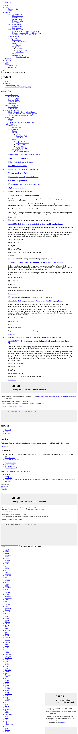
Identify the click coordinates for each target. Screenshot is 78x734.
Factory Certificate (14, 9)
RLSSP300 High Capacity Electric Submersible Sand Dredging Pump (35, 301)
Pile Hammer (16, 23)
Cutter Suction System (22, 57)
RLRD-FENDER (21, 148)
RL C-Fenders (20, 141)
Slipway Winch (22, 479)
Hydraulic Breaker (17, 21)
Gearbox (18, 45)
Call (2, 491)
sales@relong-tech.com (12, 459)
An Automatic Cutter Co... (18, 158)
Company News (13, 67)
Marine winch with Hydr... (18, 173)
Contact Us (8, 60)
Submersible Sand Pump (15, 29)
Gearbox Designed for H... (18, 181)
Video (6, 62)
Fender (14, 53)
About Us (7, 7)
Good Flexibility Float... (17, 166)
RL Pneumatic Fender (22, 143)
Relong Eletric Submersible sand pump (23, 195)
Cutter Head (19, 48)
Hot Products (8, 474)
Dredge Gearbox (17, 43)
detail (14, 217)
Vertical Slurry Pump (11, 479)
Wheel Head (19, 52)
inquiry (10, 217)
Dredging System (17, 55)
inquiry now (4, 446)
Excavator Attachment (15, 14)
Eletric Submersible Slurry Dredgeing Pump (25, 31)
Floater (10, 119)
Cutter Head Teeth (21, 50)
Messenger (4, 489)
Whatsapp (4, 488)
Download (8, 59)
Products (7, 12)
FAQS (10, 11)
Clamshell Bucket (17, 16)
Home (6, 5)
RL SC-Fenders (20, 144)
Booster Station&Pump (15, 24)
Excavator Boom (17, 17)
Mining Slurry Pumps (58, 479)
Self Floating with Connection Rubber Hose (21, 122)
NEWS (7, 64)
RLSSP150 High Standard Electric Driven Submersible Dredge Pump (35, 224)
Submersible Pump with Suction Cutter (24, 35)
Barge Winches (46, 479)
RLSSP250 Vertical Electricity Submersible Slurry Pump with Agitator (35, 262)
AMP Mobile (8, 478)
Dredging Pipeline (13, 36)
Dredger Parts (12, 38)
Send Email (4, 486)
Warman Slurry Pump (34, 479)
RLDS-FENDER (21, 146)
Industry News (12, 65)
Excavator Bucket (17, 19)
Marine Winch (16, 40)
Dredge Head (16, 47)
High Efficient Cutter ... (17, 188)
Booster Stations (17, 26)
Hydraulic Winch (21, 41)
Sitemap (7, 476)
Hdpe (10, 120)
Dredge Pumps (16, 28)
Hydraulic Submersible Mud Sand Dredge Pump (26, 33)
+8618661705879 (10, 458)
